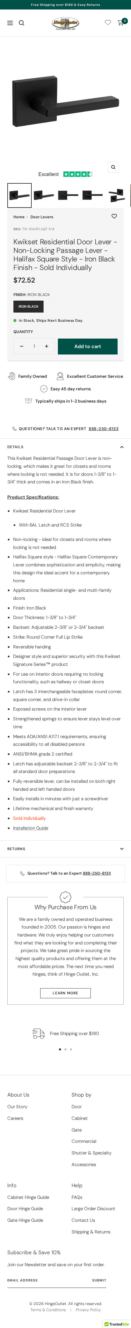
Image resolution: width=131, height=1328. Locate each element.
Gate (77, 1130)
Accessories (84, 1164)
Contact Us (83, 1220)
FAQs (77, 1197)
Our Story (17, 1107)
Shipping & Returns (91, 1232)
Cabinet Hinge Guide (28, 1197)
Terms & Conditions (48, 1309)
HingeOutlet (55, 1303)
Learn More (65, 993)
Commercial (84, 1141)
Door (77, 1107)
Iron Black (28, 306)
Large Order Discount (93, 1209)
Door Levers (41, 216)
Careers (15, 1118)
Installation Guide (30, 828)
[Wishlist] (108, 24)
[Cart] (121, 23)
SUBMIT (99, 1280)
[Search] (21, 23)
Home (19, 216)
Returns (16, 848)
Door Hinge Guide (25, 1209)
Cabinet (80, 1118)
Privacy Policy (88, 1309)
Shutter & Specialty (92, 1153)
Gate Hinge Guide (25, 1220)
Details (15, 447)
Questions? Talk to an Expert (69, 428)
